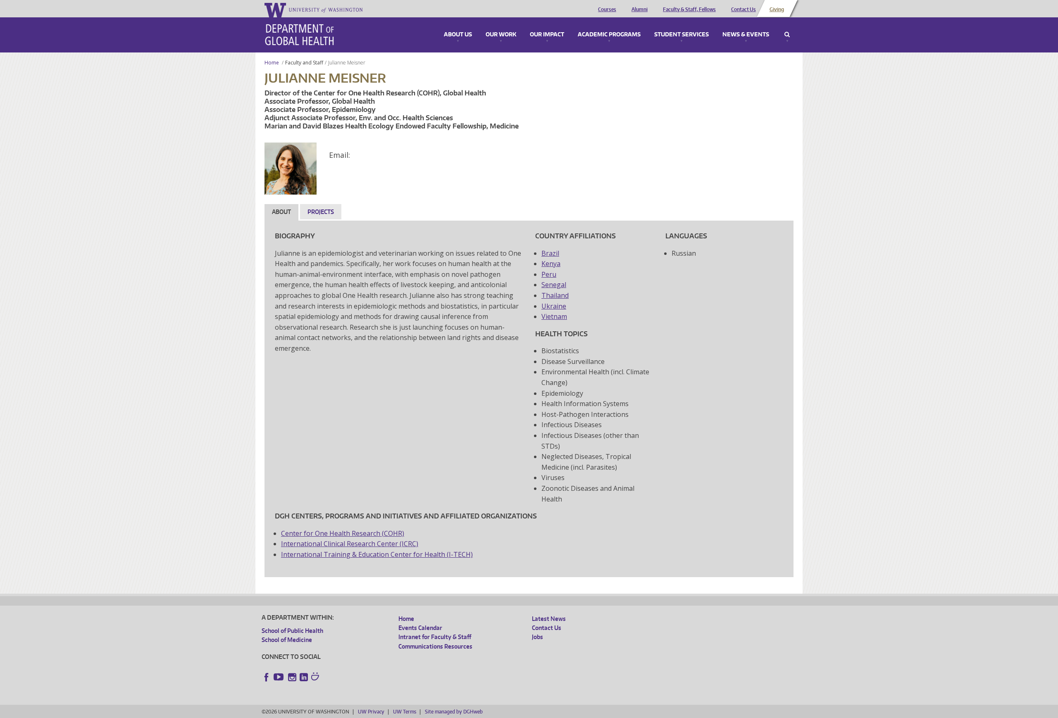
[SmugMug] (316, 677)
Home (271, 62)
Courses (607, 9)
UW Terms (404, 711)
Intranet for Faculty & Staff (434, 636)
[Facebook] (267, 677)
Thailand (555, 295)
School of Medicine (287, 639)
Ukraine (553, 306)
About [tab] (281, 211)
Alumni (639, 9)
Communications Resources (435, 646)
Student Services (681, 35)
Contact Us (743, 9)
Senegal (553, 284)
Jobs (537, 636)
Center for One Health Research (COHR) (342, 533)
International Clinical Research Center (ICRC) (349, 543)
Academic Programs (609, 35)
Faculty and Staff (304, 62)
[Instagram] (292, 677)
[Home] (299, 34)
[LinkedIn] (304, 677)
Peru (548, 274)
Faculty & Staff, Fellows (689, 9)
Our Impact (547, 35)
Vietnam (554, 316)
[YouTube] (279, 677)
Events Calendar (420, 627)
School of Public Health (292, 630)
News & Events (745, 35)
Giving (777, 9)
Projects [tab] (320, 211)
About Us (458, 35)
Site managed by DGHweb (454, 711)
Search (787, 35)
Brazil (550, 253)
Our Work (501, 35)
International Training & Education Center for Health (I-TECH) (377, 554)
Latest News (549, 618)
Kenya (550, 263)
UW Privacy (371, 711)
